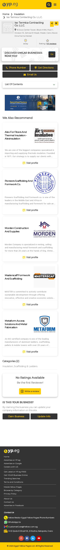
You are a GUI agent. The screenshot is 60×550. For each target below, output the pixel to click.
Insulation (19, 14)
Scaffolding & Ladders (25, 366)
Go (51, 54)
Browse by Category (13, 490)
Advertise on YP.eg (12, 460)
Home (5, 14)
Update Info (44, 416)
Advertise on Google (13, 463)
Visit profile (32, 163)
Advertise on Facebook (14, 505)
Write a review (32, 391)
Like (56, 23)
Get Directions (46, 67)
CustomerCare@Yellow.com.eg (23, 526)
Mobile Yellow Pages (13, 487)
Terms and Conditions (13, 482)
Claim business (16, 416)
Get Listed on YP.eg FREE (15, 472)
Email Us (31, 74)
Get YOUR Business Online (16, 475)
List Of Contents (14, 84)
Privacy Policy (10, 494)
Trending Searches (12, 478)
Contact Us (9, 502)
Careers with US (11, 467)
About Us (8, 498)
